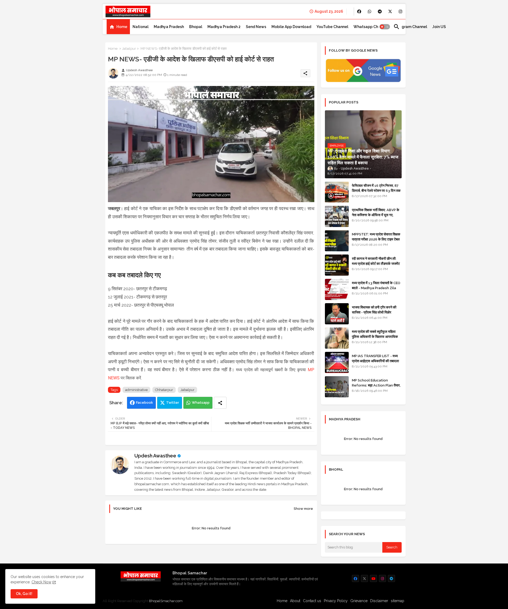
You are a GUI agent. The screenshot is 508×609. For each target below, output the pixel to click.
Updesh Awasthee (155, 455)
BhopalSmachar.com (166, 601)
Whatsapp (201, 403)
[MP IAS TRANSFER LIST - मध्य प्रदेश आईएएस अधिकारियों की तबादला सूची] (337, 362)
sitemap (397, 601)
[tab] (118, 26)
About (295, 601)
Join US (439, 27)
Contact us (312, 601)
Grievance (359, 601)
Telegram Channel (410, 27)
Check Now (41, 582)
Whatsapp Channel (370, 27)
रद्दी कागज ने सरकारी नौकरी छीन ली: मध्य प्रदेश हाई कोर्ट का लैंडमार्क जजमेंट (376, 261)
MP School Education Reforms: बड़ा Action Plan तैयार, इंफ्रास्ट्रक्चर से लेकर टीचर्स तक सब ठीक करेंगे (376, 387)
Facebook (144, 403)
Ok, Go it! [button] (24, 594)
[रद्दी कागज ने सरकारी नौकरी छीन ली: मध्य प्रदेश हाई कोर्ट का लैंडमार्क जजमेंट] (337, 265)
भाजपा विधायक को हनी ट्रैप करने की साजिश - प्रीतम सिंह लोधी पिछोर (374, 309)
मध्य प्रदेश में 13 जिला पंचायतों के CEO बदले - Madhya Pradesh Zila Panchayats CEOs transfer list (376, 290)
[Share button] (220, 403)
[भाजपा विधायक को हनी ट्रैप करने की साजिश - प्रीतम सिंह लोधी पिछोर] (337, 313)
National (140, 27)
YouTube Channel (332, 27)
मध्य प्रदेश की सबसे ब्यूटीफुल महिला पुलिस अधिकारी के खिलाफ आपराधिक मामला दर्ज (375, 336)
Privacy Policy (336, 601)
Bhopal (195, 27)
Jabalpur (129, 49)
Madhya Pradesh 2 (224, 27)
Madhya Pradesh (169, 27)
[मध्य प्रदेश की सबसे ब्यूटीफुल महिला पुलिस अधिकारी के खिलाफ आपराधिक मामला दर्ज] (337, 338)
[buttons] (359, 11)
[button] (384, 26)
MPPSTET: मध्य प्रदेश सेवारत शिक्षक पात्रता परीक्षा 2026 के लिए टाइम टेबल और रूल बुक (376, 239)
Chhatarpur (164, 390)
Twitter (172, 403)
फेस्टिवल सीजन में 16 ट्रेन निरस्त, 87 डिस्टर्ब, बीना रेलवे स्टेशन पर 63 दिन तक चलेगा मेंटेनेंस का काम (376, 190)
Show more (303, 509)
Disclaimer (379, 601)
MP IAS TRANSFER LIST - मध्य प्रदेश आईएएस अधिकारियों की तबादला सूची (375, 360)
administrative (136, 390)
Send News (256, 27)
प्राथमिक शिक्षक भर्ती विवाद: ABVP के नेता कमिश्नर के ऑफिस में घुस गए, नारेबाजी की (375, 214)
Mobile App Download (291, 27)
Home (121, 27)
